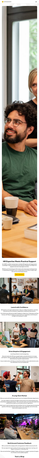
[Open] (36, 2)
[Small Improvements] (6, 2)
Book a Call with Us (19, 274)
